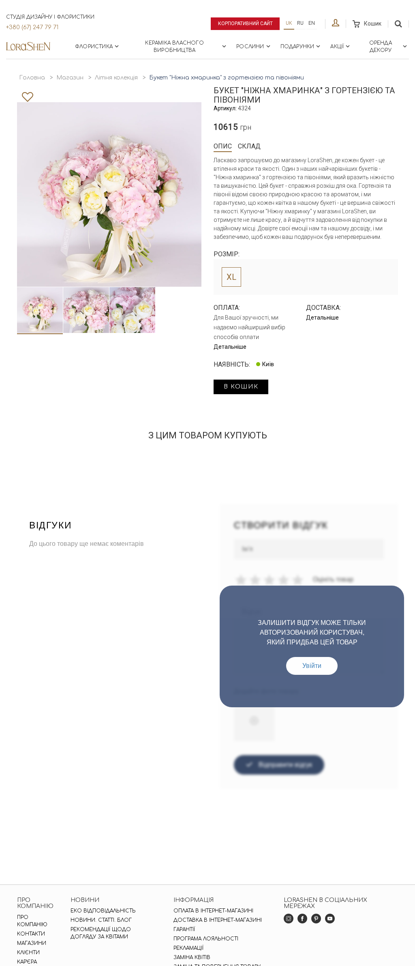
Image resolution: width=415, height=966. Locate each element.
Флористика (94, 46)
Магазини (31, 943)
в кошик (241, 387)
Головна (32, 78)
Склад (249, 146)
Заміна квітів (191, 957)
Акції (337, 46)
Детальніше (230, 346)
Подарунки (297, 46)
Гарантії (184, 929)
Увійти (311, 665)
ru (300, 23)
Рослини (250, 46)
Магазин (69, 78)
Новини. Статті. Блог (101, 920)
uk (289, 23)
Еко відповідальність (103, 911)
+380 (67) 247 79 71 (32, 27)
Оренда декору (380, 46)
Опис (223, 146)
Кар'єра (27, 962)
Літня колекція (116, 78)
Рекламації (188, 948)
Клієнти (28, 952)
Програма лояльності (205, 939)
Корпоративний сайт (245, 23)
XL (231, 277)
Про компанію (32, 920)
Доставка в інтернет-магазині (217, 920)
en (311, 23)
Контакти (31, 934)
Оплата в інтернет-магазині (213, 911)
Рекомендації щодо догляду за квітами (101, 933)
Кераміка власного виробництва (174, 46)
